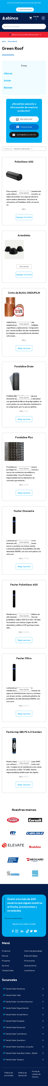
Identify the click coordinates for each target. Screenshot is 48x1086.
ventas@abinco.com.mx (26, 135)
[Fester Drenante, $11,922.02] (14, 525)
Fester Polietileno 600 (24, 584)
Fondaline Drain (24, 366)
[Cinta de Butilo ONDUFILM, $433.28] (14, 307)
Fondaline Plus (24, 437)
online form (17, 918)
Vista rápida (24, 193)
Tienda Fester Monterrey (15, 989)
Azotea (7, 80)
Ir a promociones (25, 9)
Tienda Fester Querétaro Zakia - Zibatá (21, 1053)
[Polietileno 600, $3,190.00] (14, 176)
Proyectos (6, 961)
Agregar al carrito (24, 217)
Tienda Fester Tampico (14, 1059)
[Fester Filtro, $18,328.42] (14, 672)
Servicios (5, 965)
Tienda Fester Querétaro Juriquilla (19, 1047)
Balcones (8, 87)
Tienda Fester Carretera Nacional (19, 1002)
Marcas (5, 956)
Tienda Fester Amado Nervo (16, 1014)
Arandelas (24, 235)
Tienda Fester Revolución (15, 1027)
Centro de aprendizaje (33, 951)
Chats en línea (26, 127)
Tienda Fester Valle (13, 995)
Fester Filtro (24, 658)
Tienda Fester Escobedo (14, 1021)
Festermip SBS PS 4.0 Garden (24, 731)
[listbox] (24, 149)
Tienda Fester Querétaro (15, 1040)
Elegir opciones (24, 348)
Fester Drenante (24, 511)
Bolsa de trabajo (30, 956)
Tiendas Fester (8, 970)
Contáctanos (29, 970)
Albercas (8, 73)
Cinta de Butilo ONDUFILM (24, 292)
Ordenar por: (8, 149)
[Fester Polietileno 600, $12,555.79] (14, 598)
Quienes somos (30, 965)
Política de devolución (22, 1074)
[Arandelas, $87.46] (14, 249)
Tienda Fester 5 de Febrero (16, 1034)
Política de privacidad (8, 1074)
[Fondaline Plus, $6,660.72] (14, 451)
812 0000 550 (26, 119)
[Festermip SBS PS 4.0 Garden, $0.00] (14, 746)
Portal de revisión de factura (36, 1074)
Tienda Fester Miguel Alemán (17, 1008)
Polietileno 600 (24, 161)
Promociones (29, 961)
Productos (6, 951)
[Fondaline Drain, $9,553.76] (14, 380)
